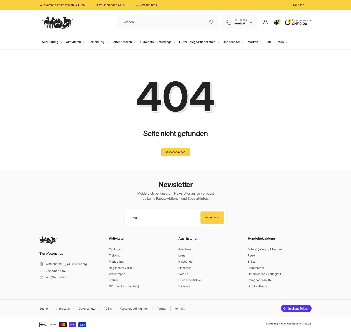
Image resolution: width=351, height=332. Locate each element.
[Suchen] (212, 22)
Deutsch (298, 5)
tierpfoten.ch (280, 323)
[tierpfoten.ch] (48, 243)
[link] (146, 5)
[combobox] (168, 22)
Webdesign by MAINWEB (299, 323)
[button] (298, 22)
